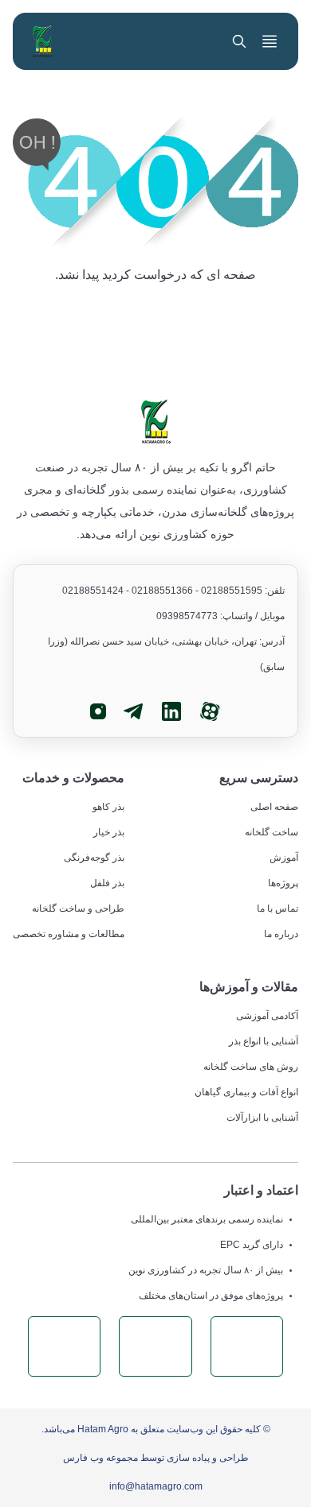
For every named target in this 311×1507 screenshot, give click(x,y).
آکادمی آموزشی (267, 1015)
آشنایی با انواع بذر (263, 1041)
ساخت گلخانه (271, 832)
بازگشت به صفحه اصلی (156, 322)
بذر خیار (108, 832)
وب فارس (83, 1457)
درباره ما (281, 933)
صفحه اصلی (274, 806)
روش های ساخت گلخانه (250, 1066)
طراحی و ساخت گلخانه (78, 908)
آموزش (284, 857)
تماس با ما (277, 908)
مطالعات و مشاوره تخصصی (68, 933)
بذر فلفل (107, 883)
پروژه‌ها (283, 883)
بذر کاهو (108, 806)
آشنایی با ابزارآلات (262, 1117)
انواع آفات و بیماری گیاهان (246, 1092)
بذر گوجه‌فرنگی (94, 857)
